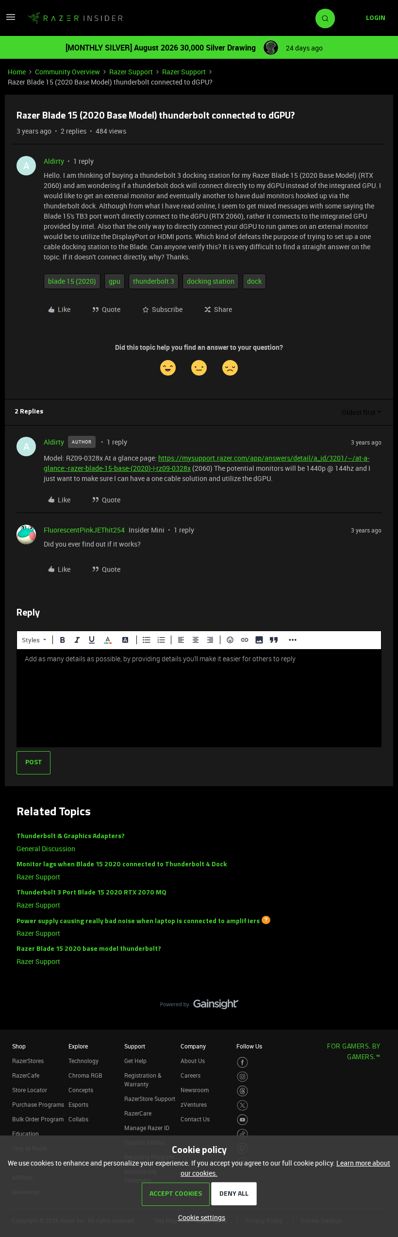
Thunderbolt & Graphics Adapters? (71, 836)
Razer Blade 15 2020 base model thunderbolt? (89, 949)
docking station (210, 281)
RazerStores (28, 1061)
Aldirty (54, 161)
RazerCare (137, 1113)
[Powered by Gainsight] (199, 1006)
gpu (114, 281)
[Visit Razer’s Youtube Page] (242, 1120)
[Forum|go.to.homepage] (75, 18)
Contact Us (195, 1119)
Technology (83, 1061)
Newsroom (195, 1090)
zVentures (194, 1104)
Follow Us (249, 1046)
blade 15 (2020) (72, 281)
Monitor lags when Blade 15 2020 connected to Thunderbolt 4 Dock (122, 864)
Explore (78, 1046)
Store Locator (29, 1090)
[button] (11, 20)
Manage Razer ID (146, 1128)
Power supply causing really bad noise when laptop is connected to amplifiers (138, 921)
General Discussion (46, 848)
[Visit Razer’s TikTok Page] (242, 1134)
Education (25, 1133)
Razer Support (131, 71)
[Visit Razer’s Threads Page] (242, 1091)
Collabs (78, 1119)
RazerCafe (25, 1075)
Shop (19, 1046)
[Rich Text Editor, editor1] (199, 698)
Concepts (80, 1090)
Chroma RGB (85, 1075)
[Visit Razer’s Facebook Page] (242, 1062)
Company (193, 1046)
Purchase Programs (38, 1104)
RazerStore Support (149, 1098)
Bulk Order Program (38, 1119)
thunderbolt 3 (153, 281)
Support (134, 1046)
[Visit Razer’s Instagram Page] (242, 1077)
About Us (193, 1061)
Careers (190, 1075)
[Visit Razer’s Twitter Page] (242, 1106)
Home (17, 71)
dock (254, 281)
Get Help (135, 1061)
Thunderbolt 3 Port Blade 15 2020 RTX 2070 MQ (91, 893)
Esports (78, 1104)
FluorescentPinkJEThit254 (84, 529)
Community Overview (67, 71)
